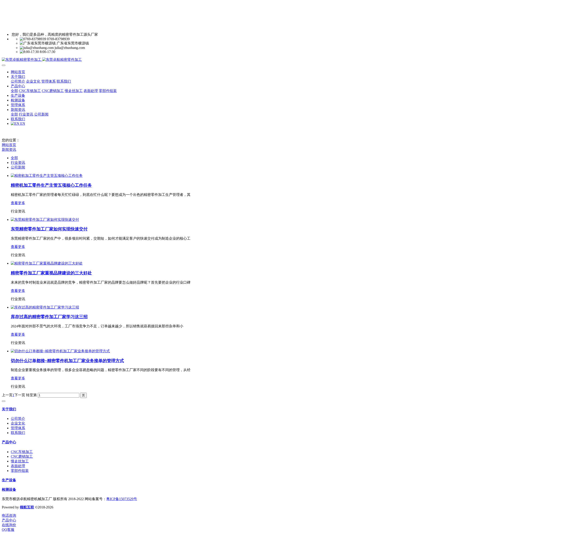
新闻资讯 (9, 149)
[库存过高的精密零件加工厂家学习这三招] (45, 307)
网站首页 (18, 72)
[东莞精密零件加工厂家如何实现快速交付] (45, 219)
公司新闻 (18, 167)
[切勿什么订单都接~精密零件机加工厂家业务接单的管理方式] (60, 351)
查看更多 (18, 203)
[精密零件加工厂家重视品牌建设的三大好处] (47, 263)
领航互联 (27, 507)
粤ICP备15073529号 (121, 499)
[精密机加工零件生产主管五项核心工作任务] (47, 175)
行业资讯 (18, 162)
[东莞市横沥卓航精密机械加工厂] (287, 59)
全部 (14, 91)
